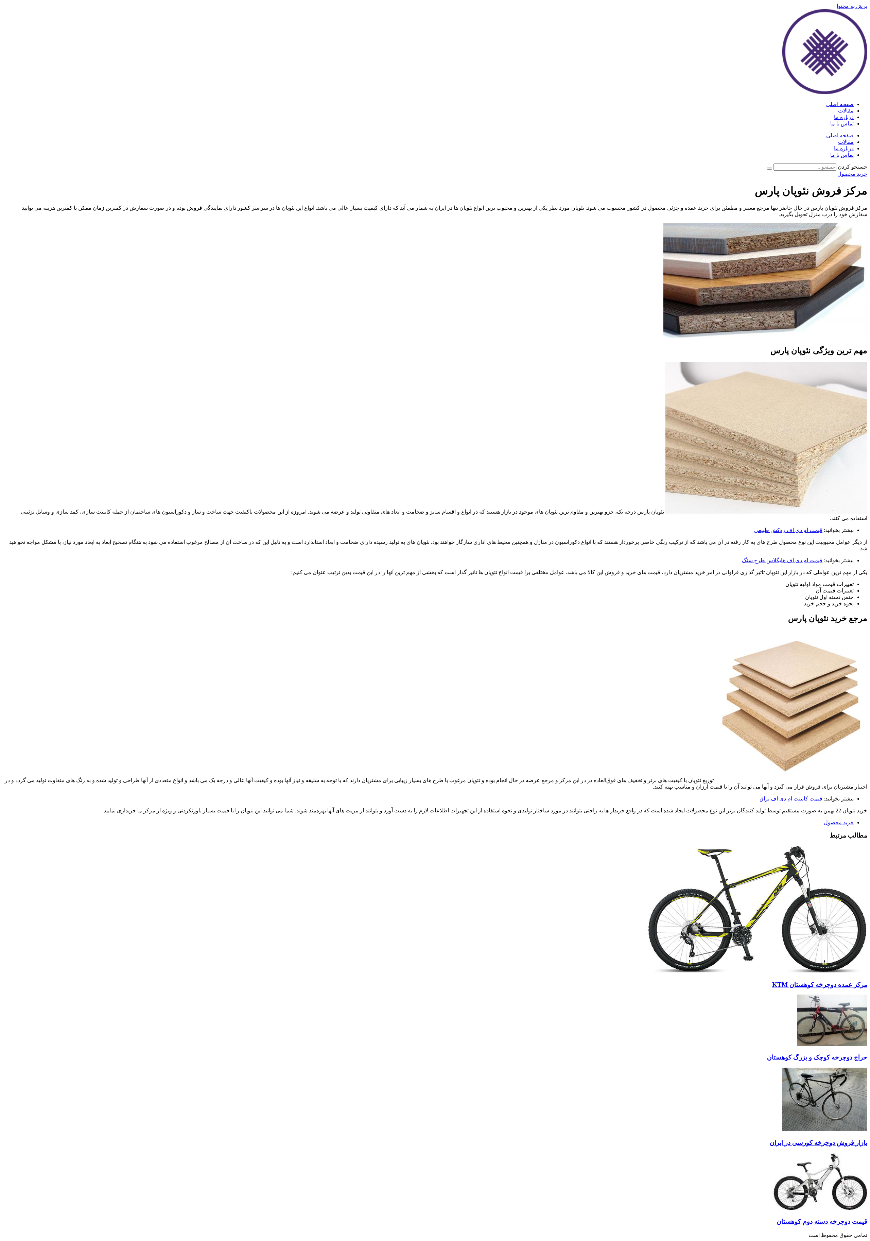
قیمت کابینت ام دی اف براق (791, 799)
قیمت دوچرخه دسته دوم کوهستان (822, 1221)
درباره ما (844, 117)
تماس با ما (842, 123)
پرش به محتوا (852, 6)
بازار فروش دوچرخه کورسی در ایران (818, 1142)
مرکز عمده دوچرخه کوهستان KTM (819, 984)
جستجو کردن (852, 167)
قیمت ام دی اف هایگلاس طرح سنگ (782, 560)
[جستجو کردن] (769, 169)
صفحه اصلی (840, 104)
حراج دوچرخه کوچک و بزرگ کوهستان (817, 1057)
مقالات (846, 111)
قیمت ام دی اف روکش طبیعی (788, 530)
